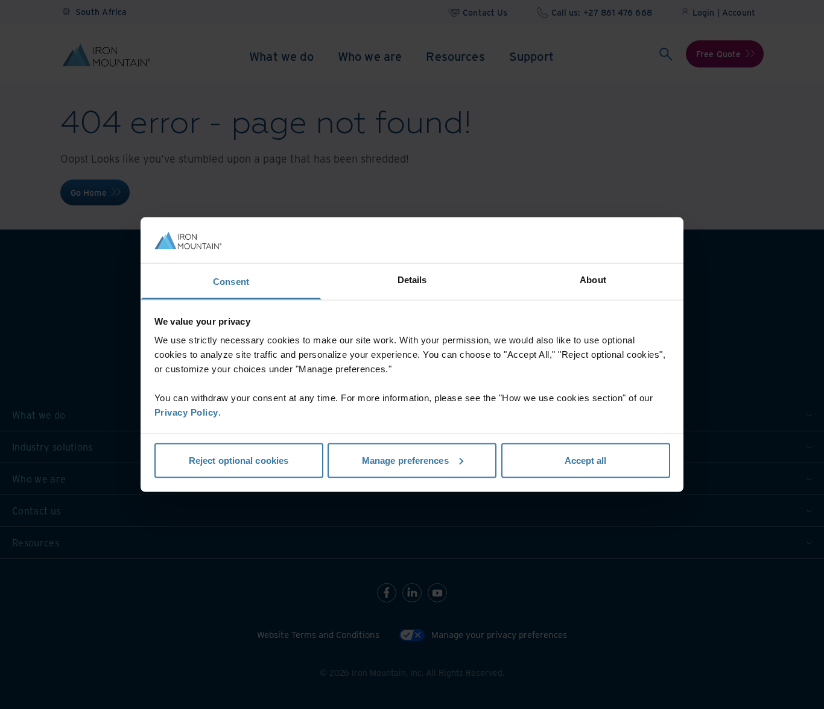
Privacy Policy (186, 412)
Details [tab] (412, 280)
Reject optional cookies (238, 460)
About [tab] (593, 280)
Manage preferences (405, 460)
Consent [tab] (231, 281)
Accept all (586, 460)
